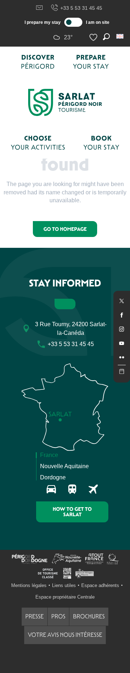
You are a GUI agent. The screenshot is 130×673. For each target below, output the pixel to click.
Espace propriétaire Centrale (65, 597)
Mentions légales (29, 585)
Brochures (89, 616)
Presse (34, 616)
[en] (120, 36)
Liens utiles (64, 585)
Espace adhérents (100, 585)
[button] (120, 36)
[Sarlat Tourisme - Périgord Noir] (65, 102)
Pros (58, 616)
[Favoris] (94, 37)
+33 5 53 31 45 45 (81, 8)
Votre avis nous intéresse (65, 635)
